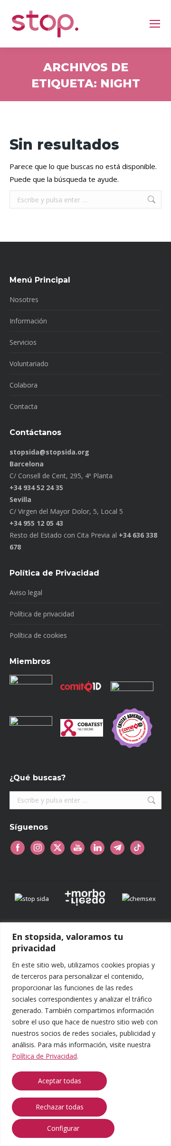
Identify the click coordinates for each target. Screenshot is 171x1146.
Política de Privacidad (44, 1056)
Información (28, 320)
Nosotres (24, 299)
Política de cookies (38, 635)
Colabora (24, 384)
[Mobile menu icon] (155, 23)
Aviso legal (26, 592)
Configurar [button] (63, 1128)
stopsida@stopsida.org (49, 451)
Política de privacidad (42, 613)
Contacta (24, 406)
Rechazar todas (60, 1106)
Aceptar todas (59, 1080)
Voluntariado (29, 363)
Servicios (23, 342)
